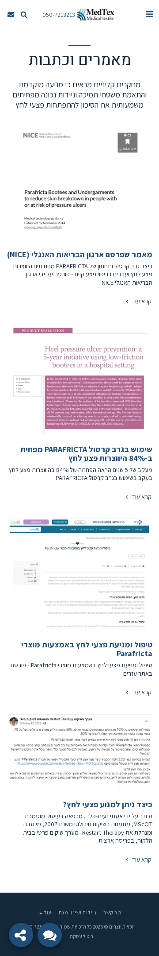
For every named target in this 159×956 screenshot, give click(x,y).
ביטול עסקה (81, 936)
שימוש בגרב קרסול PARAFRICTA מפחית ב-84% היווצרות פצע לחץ (86, 453)
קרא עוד (140, 301)
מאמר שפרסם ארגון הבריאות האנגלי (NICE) (79, 254)
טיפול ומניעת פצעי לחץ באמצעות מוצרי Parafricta (86, 648)
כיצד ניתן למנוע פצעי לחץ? (107, 804)
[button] (149, 14)
